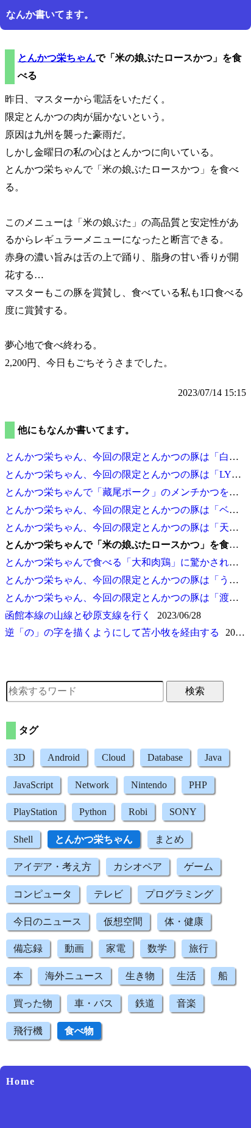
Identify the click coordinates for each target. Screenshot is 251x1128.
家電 (115, 948)
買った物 (32, 1003)
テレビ (108, 894)
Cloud (113, 757)
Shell (23, 839)
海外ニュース (74, 976)
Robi (138, 811)
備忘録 (28, 948)
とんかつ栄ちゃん (57, 57)
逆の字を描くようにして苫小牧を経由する (112, 632)
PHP (198, 785)
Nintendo (149, 785)
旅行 (198, 948)
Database (165, 757)
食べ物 (79, 1031)
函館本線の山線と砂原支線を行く (78, 615)
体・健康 (183, 921)
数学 (157, 948)
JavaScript (33, 785)
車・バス (93, 1003)
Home (20, 1081)
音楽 (186, 1003)
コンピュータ (42, 894)
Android (64, 757)
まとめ (169, 839)
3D (19, 757)
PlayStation (35, 811)
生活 (186, 976)
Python (93, 811)
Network (92, 785)
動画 (74, 948)
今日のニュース (47, 921)
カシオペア (137, 866)
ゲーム (198, 866)
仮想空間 (123, 921)
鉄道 (145, 1003)
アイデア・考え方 (52, 866)
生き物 (140, 976)
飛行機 (28, 1031)
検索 (195, 691)
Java (213, 757)
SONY (183, 811)
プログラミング (179, 894)
